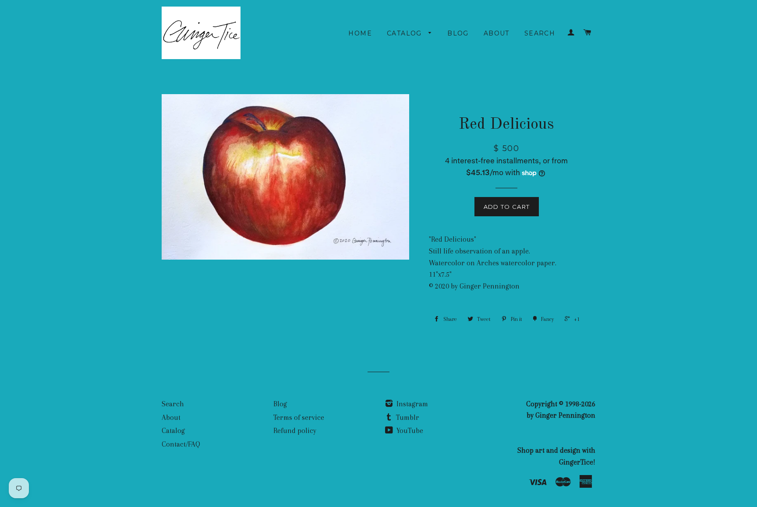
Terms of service (298, 417)
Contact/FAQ (181, 444)
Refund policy (294, 430)
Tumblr (406, 417)
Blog (458, 33)
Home (360, 33)
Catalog (405, 33)
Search (539, 33)
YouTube (409, 430)
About (496, 33)
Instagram (411, 404)
